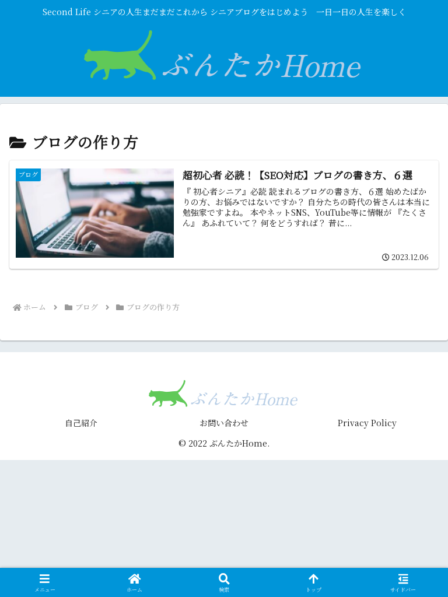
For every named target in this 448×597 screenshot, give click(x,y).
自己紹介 (81, 423)
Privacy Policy (367, 423)
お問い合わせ (224, 423)
